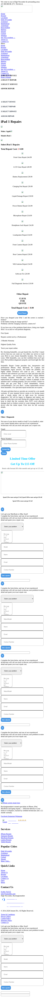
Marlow (3, 30)
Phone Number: (6, 439)
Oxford (3, 34)
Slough (3, 32)
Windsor (4, 36)
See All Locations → (8, 38)
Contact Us (5, 41)
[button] (22, 44)
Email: (3, 429)
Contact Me (6, 449)
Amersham (4, 26)
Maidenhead (5, 24)
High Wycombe (6, 20)
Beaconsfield (5, 28)
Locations (4, 18)
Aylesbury (4, 22)
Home (3, 14)
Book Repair (22, 313)
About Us (4, 39)
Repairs (3, 16)
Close (4, 453)
